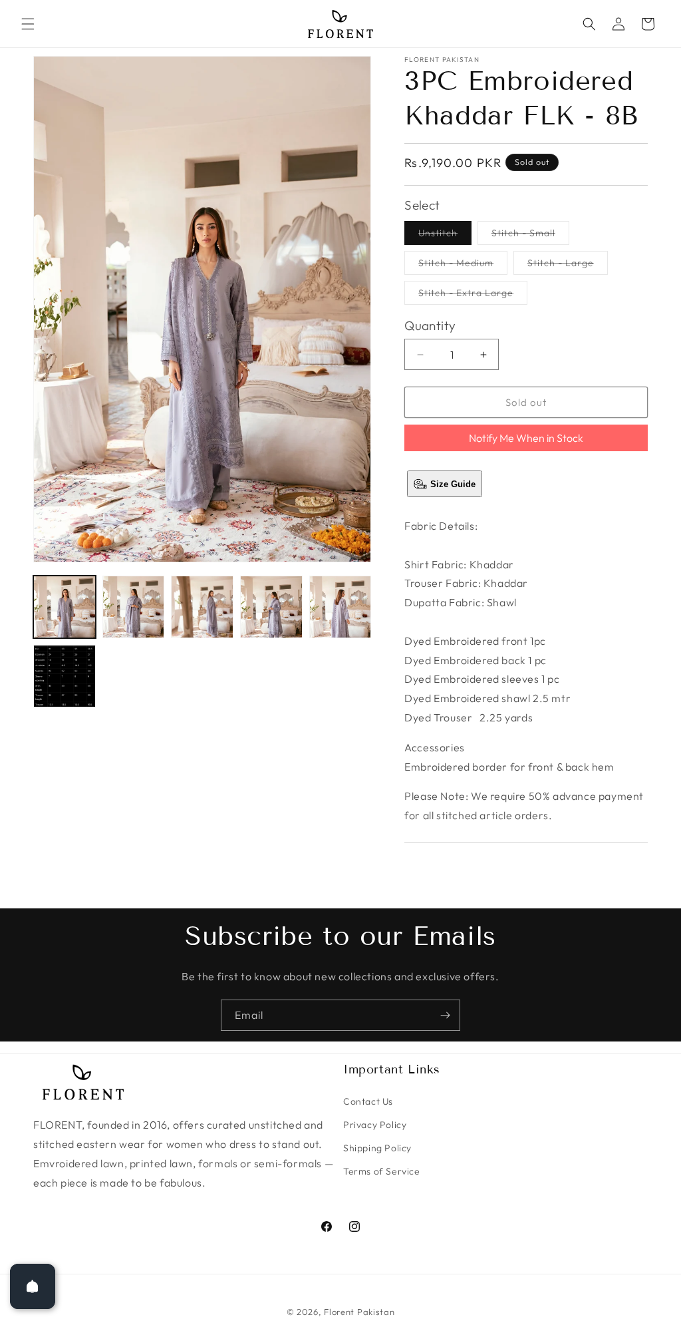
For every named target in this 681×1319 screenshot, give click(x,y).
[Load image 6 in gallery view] (64, 676)
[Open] (32, 1286)
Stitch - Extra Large (472, 295)
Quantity (430, 325)
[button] (28, 24)
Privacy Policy (374, 1125)
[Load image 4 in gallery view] (271, 607)
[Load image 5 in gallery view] (340, 607)
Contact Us (368, 1101)
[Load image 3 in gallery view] (202, 607)
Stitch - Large (567, 265)
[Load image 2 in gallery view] (133, 607)
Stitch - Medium (462, 265)
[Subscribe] (445, 1015)
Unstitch (445, 235)
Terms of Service (381, 1171)
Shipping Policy (377, 1148)
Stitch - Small (530, 235)
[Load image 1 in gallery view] (64, 607)
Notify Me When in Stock (526, 438)
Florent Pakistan (359, 1311)
